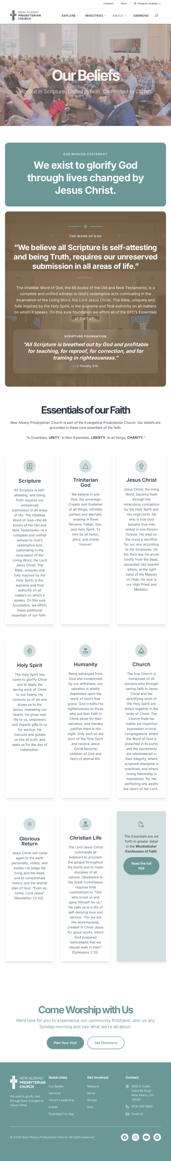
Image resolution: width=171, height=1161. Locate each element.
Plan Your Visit (65, 1043)
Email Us (137, 1114)
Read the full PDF (141, 865)
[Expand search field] (156, 15)
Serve (91, 1093)
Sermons (54, 1093)
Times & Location (147, 3)
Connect (108, 3)
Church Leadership (61, 1100)
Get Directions (105, 1043)
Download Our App (61, 1114)
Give (123, 3)
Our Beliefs (56, 1086)
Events (53, 1107)
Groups (92, 1100)
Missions (93, 1086)
